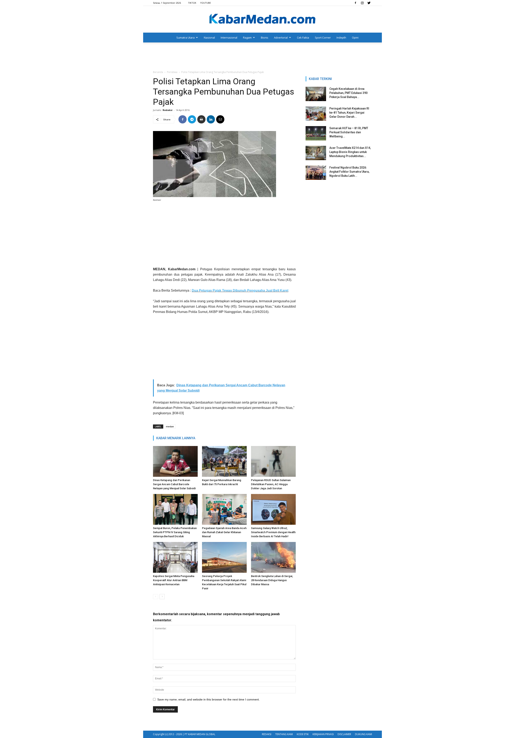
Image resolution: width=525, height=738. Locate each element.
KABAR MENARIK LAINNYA (175, 438)
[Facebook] (355, 3)
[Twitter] (369, 3)
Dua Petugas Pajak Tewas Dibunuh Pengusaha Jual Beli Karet (240, 290)
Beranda (158, 72)
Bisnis (264, 37)
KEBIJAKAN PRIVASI (323, 734)
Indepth (341, 37)
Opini (355, 37)
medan (170, 426)
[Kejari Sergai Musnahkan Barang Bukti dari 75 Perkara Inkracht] (224, 461)
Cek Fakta (303, 37)
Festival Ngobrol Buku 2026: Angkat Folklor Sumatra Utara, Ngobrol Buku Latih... (349, 171)
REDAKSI (266, 734)
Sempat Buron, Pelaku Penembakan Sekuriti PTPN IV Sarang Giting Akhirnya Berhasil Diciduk (175, 532)
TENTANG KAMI (284, 734)
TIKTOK (192, 2)
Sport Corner (323, 37)
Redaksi (167, 110)
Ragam (247, 37)
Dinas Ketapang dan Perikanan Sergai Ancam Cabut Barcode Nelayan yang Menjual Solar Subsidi (174, 484)
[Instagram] (362, 3)
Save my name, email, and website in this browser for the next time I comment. (208, 699)
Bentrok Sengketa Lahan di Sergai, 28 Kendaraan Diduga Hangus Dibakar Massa (272, 580)
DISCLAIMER (344, 734)
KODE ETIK (303, 734)
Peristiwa (172, 72)
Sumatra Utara (185, 37)
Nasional (209, 37)
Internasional (229, 37)
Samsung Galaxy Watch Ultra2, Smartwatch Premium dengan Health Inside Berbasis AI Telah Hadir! (273, 532)
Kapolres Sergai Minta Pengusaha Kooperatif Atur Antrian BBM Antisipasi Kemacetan (173, 580)
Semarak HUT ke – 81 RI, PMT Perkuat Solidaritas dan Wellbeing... (348, 132)
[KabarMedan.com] (262, 19)
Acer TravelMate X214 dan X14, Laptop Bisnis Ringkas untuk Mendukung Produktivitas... (350, 152)
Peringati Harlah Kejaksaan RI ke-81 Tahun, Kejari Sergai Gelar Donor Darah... (349, 112)
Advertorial (281, 37)
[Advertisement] (262, 56)
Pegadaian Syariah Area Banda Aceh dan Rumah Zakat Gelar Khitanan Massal (224, 532)
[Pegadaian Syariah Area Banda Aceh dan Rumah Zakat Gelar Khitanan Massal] (224, 509)
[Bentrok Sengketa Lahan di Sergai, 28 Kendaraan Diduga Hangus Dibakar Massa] (273, 557)
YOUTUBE (205, 2)
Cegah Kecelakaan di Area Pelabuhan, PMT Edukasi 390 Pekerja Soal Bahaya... (348, 93)
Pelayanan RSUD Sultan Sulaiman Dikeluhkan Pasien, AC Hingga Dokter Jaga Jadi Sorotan (271, 484)
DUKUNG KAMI (363, 734)
